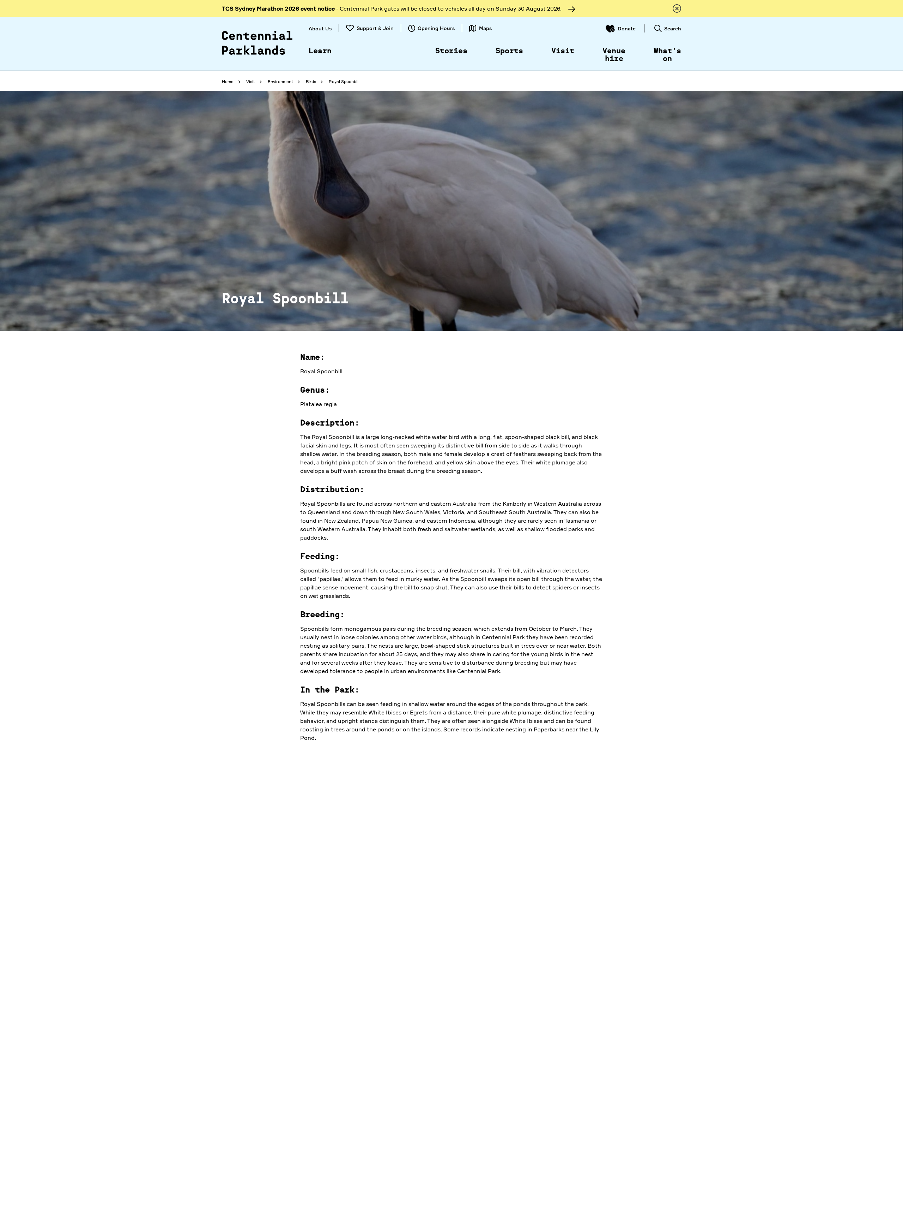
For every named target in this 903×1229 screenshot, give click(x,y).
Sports (509, 51)
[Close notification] (677, 8)
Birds (311, 81)
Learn (320, 51)
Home (228, 81)
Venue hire (613, 55)
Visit (562, 51)
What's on (667, 55)
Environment (280, 81)
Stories (451, 51)
